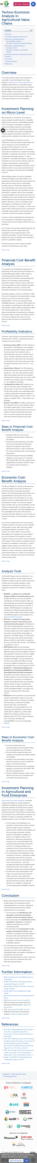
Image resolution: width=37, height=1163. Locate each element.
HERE (15, 645)
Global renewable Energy (19, 1014)
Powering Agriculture (10, 1076)
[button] (16, 1160)
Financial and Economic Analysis (17, 1000)
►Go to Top (5, 250)
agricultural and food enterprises (20, 82)
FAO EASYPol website (13, 617)
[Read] (3, 130)
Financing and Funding (18, 1074)
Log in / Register (23, 4)
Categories (6, 1074)
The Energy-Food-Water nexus (18, 1009)
